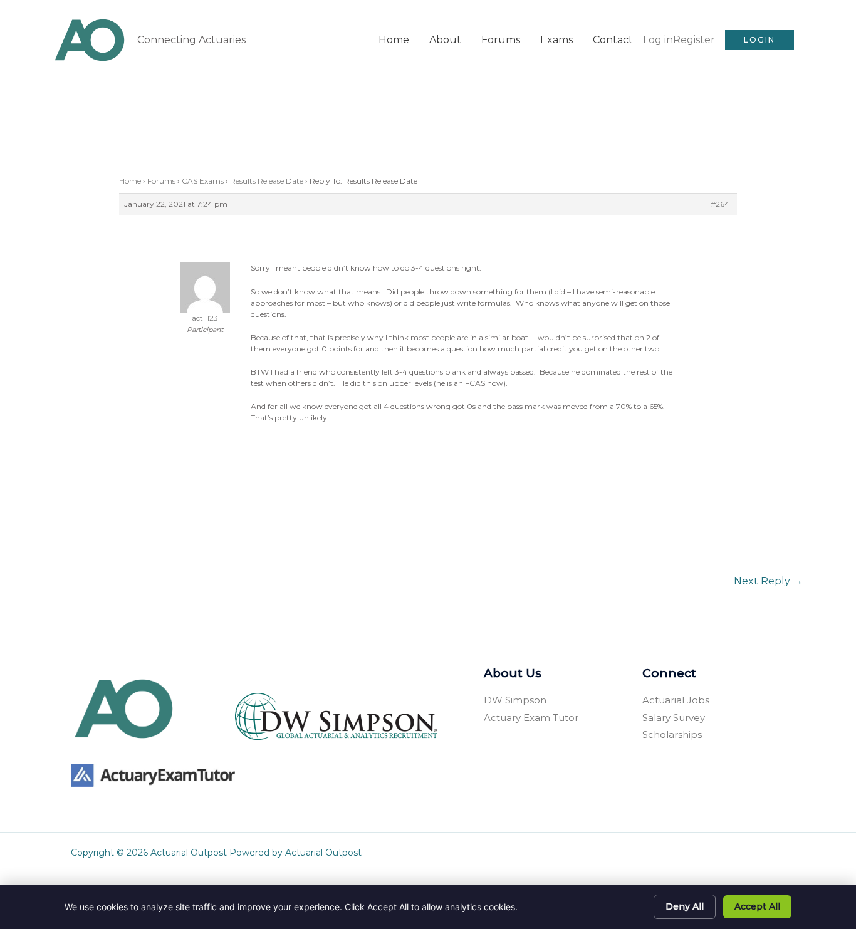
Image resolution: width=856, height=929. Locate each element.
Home (393, 40)
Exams (556, 40)
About (445, 40)
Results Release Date (266, 180)
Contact (613, 40)
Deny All (684, 906)
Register (694, 40)
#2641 (721, 204)
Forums (500, 40)
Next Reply (768, 581)
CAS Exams (203, 180)
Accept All (757, 906)
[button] (759, 40)
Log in (658, 40)
